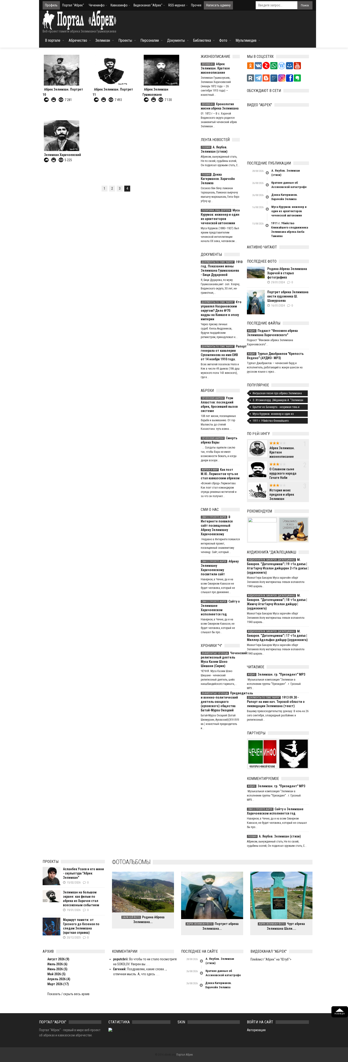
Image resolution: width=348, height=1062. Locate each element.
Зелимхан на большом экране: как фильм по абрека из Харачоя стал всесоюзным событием (81, 898)
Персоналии (149, 40)
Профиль (51, 5)
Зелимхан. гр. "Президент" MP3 (276, 674)
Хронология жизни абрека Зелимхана (220, 106)
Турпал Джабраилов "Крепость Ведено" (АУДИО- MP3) (275, 356)
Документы (176, 40)
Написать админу (218, 5)
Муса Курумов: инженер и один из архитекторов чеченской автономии (220, 216)
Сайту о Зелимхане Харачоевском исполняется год (220, 608)
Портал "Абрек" (73, 5)
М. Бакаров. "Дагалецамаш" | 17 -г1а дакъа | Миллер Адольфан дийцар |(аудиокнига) (277, 635)
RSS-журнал (176, 5)
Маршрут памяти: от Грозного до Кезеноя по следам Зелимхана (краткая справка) (81, 926)
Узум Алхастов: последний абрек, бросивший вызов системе (219, 404)
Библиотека (202, 40)
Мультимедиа (246, 40)
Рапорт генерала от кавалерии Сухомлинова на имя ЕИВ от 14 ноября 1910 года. (220, 352)
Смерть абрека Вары (219, 440)
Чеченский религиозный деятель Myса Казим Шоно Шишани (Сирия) (220, 659)
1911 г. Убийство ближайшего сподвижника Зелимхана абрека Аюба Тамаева (289, 229)
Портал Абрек (184, 1054)
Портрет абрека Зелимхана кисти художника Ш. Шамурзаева (287, 296)
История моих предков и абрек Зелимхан (281, 494)
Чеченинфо (97, 5)
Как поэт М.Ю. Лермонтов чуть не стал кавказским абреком (220, 474)
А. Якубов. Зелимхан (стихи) (214, 149)
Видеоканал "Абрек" (148, 5)
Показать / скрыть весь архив (68, 994)
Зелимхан (102, 40)
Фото (223, 40)
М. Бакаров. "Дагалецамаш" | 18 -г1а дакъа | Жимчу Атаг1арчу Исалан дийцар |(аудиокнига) (277, 602)
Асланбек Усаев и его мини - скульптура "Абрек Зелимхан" (83, 873)
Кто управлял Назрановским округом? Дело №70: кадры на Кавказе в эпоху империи (220, 310)
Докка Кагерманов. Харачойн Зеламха (218, 179)
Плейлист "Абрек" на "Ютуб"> (270, 959)
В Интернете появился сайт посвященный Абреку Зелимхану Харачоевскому (217, 525)
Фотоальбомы (131, 861)
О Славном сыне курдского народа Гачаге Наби (282, 473)
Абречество (78, 40)
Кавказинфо (119, 5)
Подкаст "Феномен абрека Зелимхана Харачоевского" (272, 333)
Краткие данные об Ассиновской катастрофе (289, 185)
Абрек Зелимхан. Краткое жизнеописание (215, 68)
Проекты (125, 40)
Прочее (196, 5)
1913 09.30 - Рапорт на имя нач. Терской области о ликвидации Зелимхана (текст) (276, 702)
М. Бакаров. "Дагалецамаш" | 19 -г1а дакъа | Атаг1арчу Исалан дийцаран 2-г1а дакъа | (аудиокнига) (277, 566)
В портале (52, 40)
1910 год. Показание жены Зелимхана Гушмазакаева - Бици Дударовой (220, 268)
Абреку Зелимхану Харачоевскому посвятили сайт (220, 567)
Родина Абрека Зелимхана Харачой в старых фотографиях (287, 273)
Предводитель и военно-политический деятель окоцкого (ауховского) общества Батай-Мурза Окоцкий (220, 701)
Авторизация (256, 1030)
